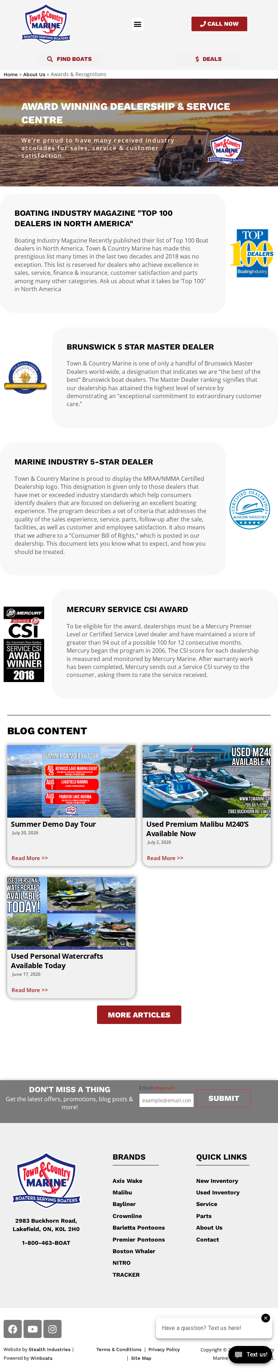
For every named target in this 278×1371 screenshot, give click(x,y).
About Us (34, 74)
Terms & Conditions (119, 1349)
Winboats (41, 1358)
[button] (138, 24)
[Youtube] (33, 1329)
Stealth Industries (50, 1349)
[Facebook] (13, 1329)
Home (11, 74)
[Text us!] (250, 1356)
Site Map (141, 1358)
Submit (223, 1098)
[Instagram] (52, 1329)
